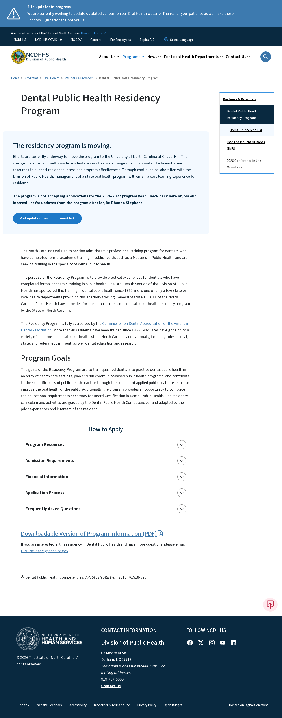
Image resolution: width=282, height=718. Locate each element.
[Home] (38, 52)
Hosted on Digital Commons (248, 705)
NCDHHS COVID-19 (48, 39)
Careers (95, 39)
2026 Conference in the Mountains (244, 164)
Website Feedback (49, 705)
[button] (265, 56)
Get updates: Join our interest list (47, 218)
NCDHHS (20, 39)
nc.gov (24, 705)
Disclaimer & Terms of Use (112, 705)
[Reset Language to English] (166, 40)
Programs (31, 78)
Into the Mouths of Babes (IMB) (246, 145)
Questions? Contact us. (64, 20)
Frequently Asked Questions (52, 509)
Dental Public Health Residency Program (242, 114)
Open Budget (173, 705)
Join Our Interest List (246, 130)
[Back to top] (270, 605)
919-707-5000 (112, 679)
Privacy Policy (146, 705)
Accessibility (78, 705)
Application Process (44, 493)
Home (15, 78)
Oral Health (51, 78)
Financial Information (46, 477)
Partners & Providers (79, 78)
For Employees (120, 39)
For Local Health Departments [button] (191, 57)
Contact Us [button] (236, 57)
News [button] (152, 57)
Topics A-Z (147, 39)
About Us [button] (107, 57)
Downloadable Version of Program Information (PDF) (89, 533)
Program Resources (44, 445)
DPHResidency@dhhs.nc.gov (44, 551)
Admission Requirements (49, 461)
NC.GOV (76, 39)
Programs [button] (131, 57)
